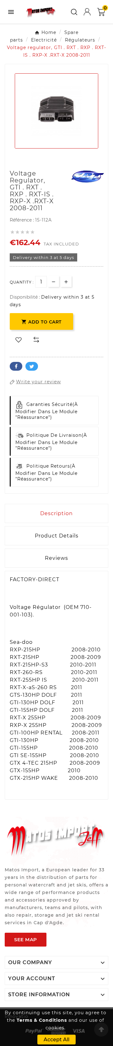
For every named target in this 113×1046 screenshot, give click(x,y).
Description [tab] (56, 513)
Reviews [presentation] (56, 558)
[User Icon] (87, 11)
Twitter (31, 366)
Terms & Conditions (42, 1020)
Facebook (16, 366)
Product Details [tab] (56, 536)
